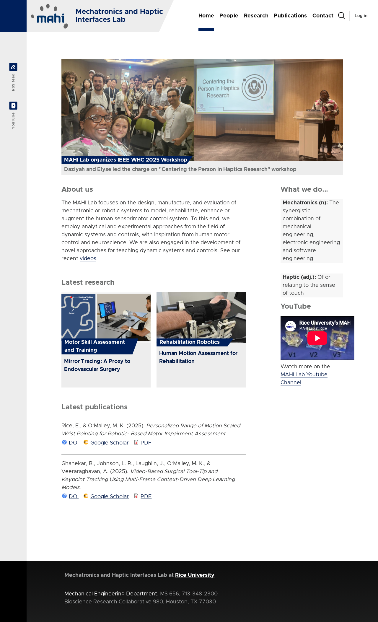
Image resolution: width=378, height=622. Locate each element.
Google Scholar (109, 443)
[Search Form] (341, 16)
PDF (146, 443)
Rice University (194, 575)
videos (88, 258)
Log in (361, 16)
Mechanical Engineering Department (110, 594)
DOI (74, 443)
